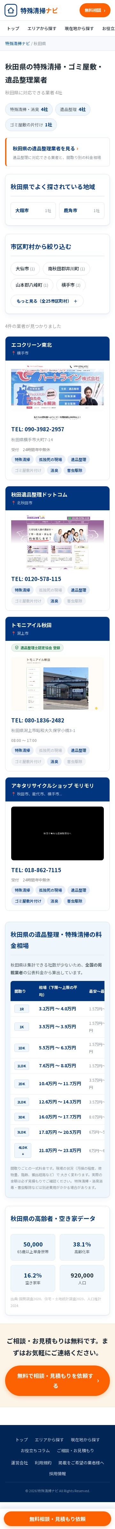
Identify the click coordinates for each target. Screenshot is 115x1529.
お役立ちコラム (35, 1450)
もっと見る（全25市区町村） (44, 301)
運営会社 (19, 1463)
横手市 (70, 285)
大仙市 (25, 268)
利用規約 (43, 1463)
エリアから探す (42, 28)
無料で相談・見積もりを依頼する (55, 1381)
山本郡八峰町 (32, 285)
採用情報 (57, 1473)
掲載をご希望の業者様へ (81, 1463)
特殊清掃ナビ (17, 43)
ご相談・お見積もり (75, 1450)
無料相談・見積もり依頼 (57, 1519)
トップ (13, 28)
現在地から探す (79, 28)
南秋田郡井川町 (66, 268)
